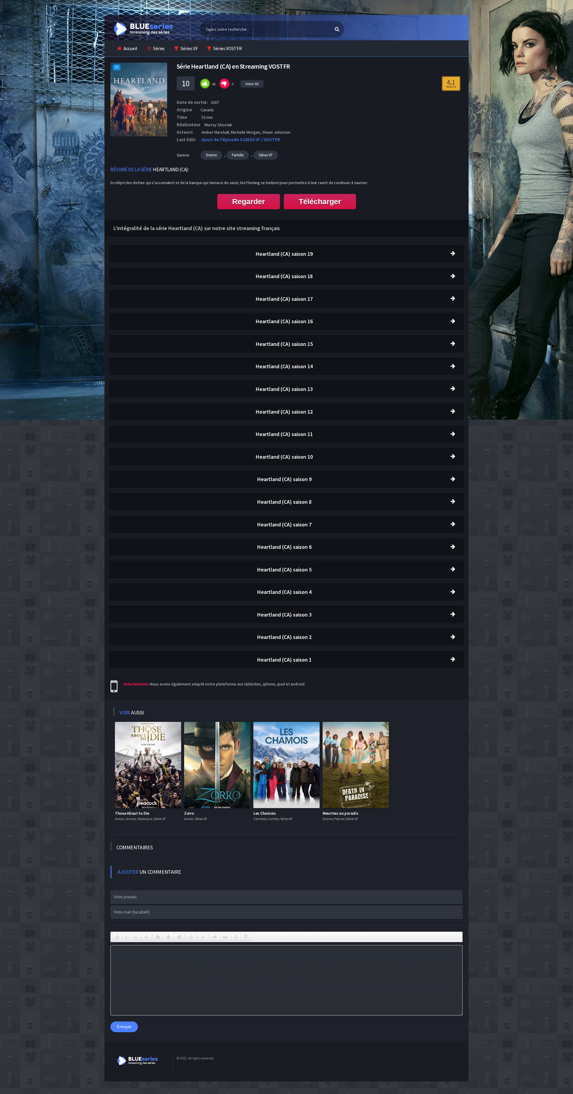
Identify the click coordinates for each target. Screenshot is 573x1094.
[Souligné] (135, 937)
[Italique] (126, 937)
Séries (159, 48)
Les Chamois (264, 813)
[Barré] (146, 937)
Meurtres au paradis (340, 813)
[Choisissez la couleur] (203, 937)
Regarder (248, 201)
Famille (238, 155)
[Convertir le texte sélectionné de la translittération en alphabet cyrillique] (235, 937)
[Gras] (117, 937)
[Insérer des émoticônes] (191, 937)
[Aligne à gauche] (158, 937)
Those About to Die (132, 813)
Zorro (189, 813)
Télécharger (320, 201)
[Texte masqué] (215, 937)
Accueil (130, 48)
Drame (211, 155)
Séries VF (189, 48)
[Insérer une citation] (225, 937)
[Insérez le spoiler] (246, 937)
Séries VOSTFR (227, 48)
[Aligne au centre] (168, 937)
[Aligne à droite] (179, 937)
